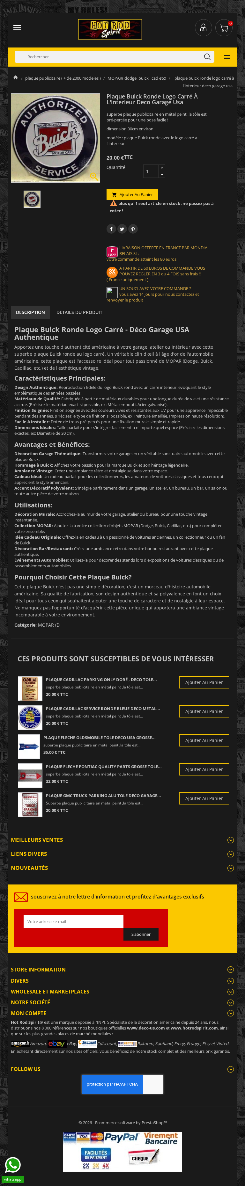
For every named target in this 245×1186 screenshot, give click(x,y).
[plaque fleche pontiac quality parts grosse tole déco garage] (30, 775)
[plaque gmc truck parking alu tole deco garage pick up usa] (30, 804)
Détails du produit (79, 312)
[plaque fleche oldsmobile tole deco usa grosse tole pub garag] (29, 746)
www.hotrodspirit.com (194, 1028)
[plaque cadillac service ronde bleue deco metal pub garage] (30, 717)
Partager (111, 229)
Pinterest (133, 229)
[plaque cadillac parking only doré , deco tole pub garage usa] (30, 688)
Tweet (122, 229)
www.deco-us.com (146, 1028)
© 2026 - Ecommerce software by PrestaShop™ (122, 1122)
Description (30, 312)
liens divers (29, 853)
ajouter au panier (132, 195)
